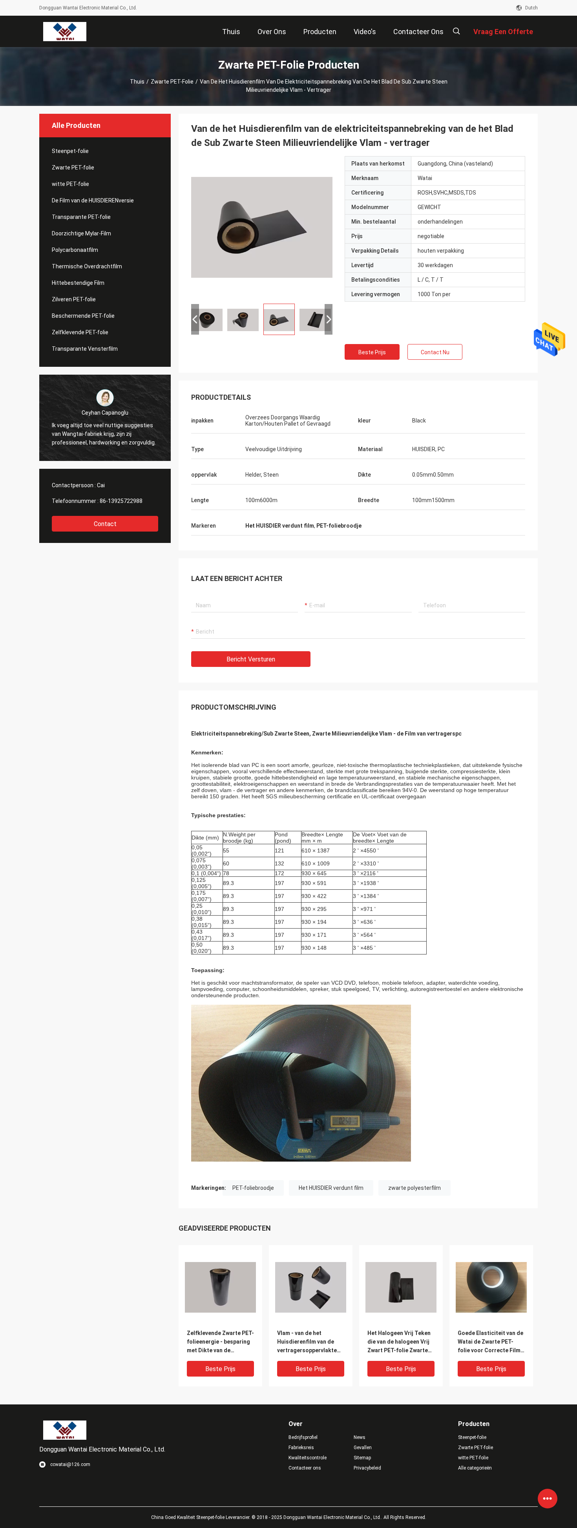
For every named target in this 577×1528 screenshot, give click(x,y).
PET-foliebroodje (253, 1188)
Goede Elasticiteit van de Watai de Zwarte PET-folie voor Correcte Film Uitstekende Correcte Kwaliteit (490, 1342)
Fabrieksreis (301, 1447)
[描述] (456, 31)
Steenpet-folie (70, 151)
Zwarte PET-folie (172, 81)
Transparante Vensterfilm (85, 349)
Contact (105, 524)
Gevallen (363, 1447)
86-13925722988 (121, 501)
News (359, 1437)
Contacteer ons (304, 1468)
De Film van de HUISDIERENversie (93, 200)
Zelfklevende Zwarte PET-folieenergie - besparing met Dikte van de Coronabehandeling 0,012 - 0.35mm (220, 1342)
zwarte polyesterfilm (414, 1188)
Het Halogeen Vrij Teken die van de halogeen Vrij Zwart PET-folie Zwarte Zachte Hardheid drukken (400, 1342)
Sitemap (362, 1458)
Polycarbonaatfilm (75, 250)
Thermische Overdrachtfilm (87, 266)
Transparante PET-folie (81, 217)
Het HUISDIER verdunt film (331, 1188)
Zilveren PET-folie (74, 299)
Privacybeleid (367, 1468)
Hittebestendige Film (78, 283)
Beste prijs (372, 352)
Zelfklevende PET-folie (80, 332)
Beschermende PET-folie (83, 316)
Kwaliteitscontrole (307, 1458)
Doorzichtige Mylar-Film (81, 233)
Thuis (137, 81)
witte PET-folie (70, 184)
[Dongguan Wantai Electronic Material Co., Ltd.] (64, 31)
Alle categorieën (475, 1468)
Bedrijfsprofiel (303, 1437)
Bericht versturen (250, 659)
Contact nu (435, 352)
